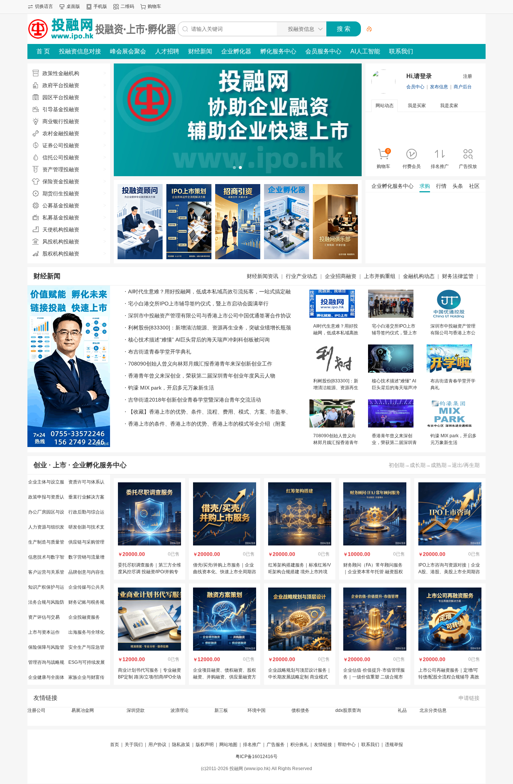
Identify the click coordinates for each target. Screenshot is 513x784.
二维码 (127, 6)
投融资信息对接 (80, 51)
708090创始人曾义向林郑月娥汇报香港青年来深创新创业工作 (200, 364)
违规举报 (394, 744)
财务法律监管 (458, 276)
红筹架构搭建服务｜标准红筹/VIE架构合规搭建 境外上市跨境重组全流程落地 (299, 571)
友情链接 (45, 698)
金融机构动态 (419, 276)
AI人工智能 (365, 51)
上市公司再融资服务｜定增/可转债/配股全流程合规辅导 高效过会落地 (448, 677)
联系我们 (401, 51)
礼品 (402, 710)
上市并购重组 (379, 276)
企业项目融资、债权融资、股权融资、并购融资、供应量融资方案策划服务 (224, 677)
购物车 (154, 6)
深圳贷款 (136, 710)
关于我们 (134, 744)
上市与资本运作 (44, 632)
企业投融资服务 (84, 617)
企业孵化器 (236, 51)
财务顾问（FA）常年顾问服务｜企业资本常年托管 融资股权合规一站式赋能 (373, 571)
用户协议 (157, 744)
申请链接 (469, 698)
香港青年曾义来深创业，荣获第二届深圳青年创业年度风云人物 (201, 376)
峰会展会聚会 (128, 51)
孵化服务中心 (278, 51)
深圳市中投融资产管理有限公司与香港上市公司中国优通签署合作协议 (209, 316)
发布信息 (439, 86)
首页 (114, 744)
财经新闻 (200, 51)
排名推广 (252, 744)
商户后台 (463, 86)
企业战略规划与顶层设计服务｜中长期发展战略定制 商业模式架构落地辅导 (299, 677)
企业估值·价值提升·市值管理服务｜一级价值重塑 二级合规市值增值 (374, 677)
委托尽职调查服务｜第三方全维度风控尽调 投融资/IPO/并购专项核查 (149, 571)
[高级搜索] (366, 28)
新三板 (221, 710)
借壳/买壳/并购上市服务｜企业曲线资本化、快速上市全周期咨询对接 (224, 571)
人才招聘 (167, 51)
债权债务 (300, 710)
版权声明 (205, 744)
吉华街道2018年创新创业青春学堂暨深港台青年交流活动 (194, 400)
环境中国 (256, 710)
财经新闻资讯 (262, 276)
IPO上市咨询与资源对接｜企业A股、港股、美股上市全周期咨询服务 (449, 571)
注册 (467, 76)
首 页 (43, 51)
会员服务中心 (323, 51)
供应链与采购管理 (86, 542)
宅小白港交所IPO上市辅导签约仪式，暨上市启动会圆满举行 (198, 304)
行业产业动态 (301, 276)
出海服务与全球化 (86, 632)
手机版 (100, 6)
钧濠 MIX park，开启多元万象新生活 (171, 388)
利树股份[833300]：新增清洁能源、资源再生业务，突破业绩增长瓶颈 (209, 328)
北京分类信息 (433, 710)
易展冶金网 (82, 710)
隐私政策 (181, 744)
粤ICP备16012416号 (256, 756)
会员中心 (415, 86)
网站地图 (228, 744)
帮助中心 (347, 744)
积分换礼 (299, 744)
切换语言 (44, 6)
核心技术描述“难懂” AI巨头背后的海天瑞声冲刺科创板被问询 (199, 340)
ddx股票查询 (348, 710)
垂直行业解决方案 (86, 497)
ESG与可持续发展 (86, 662)
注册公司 (36, 710)
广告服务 (276, 744)
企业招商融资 (340, 276)
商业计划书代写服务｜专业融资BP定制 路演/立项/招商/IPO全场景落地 (149, 677)
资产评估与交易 (44, 617)
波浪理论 (179, 710)
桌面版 (73, 6)
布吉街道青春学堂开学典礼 (159, 352)
